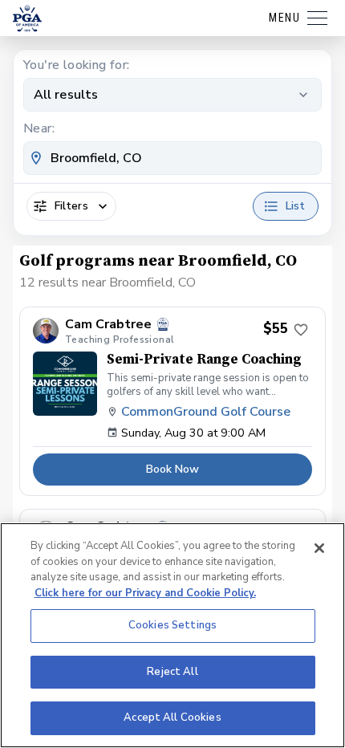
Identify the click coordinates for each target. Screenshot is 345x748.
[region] (172, 635)
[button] (172, 402)
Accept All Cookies (172, 717)
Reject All (172, 672)
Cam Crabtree (108, 324)
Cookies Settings (172, 625)
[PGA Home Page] (27, 18)
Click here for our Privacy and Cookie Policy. (145, 593)
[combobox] (172, 158)
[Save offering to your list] (301, 330)
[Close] (319, 548)
